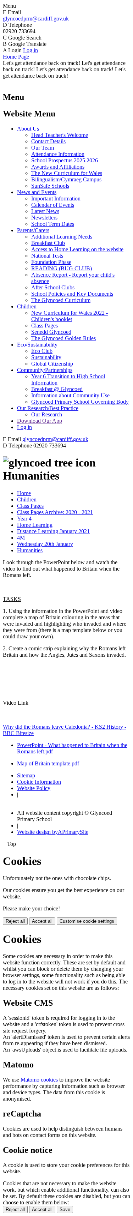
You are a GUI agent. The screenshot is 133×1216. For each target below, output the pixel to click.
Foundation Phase (51, 262)
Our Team (42, 148)
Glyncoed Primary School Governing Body (80, 402)
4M (21, 538)
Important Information (56, 198)
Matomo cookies (39, 1080)
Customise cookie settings (87, 921)
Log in (30, 50)
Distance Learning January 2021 (53, 531)
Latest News (45, 211)
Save (65, 1209)
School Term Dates (52, 224)
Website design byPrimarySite (52, 832)
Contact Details (48, 141)
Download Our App (39, 421)
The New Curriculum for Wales (66, 173)
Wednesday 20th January (45, 544)
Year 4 (24, 519)
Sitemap (26, 775)
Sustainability (46, 357)
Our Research (46, 414)
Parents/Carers (33, 230)
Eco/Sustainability (37, 345)
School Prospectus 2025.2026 (64, 160)
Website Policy (33, 788)
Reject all (15, 921)
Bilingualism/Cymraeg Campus (66, 179)
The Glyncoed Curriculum (60, 300)
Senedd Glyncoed (51, 332)
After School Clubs (52, 287)
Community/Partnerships (44, 370)
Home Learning (34, 525)
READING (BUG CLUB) (61, 268)
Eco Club (41, 351)
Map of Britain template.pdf (48, 763)
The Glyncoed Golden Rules (63, 338)
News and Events (36, 192)
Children (27, 306)
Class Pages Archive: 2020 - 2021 (55, 512)
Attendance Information (57, 154)
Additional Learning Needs (61, 237)
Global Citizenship (52, 364)
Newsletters (44, 218)
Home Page (16, 57)
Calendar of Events (52, 205)
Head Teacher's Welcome (59, 135)
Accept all (42, 921)
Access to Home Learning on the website (77, 249)
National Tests (47, 256)
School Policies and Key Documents (72, 294)
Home (24, 493)
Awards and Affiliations (57, 167)
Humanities (30, 550)
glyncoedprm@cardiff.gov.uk (36, 19)
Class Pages (44, 326)
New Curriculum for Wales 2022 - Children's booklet (69, 316)
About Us (28, 129)
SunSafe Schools (50, 186)
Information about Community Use (70, 395)
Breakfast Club (48, 243)
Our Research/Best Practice (47, 408)
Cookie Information (39, 782)
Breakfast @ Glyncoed (57, 389)
